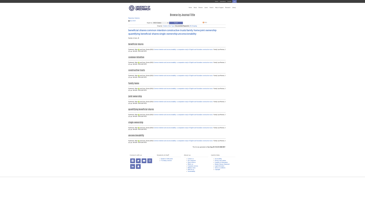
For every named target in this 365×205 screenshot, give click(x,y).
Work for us (191, 169)
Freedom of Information (221, 162)
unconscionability (187, 33)
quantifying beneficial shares (143, 33)
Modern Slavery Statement (222, 164)
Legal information (219, 166)
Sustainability (191, 171)
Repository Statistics (134, 18)
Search (216, 1)
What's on (190, 164)
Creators (165, 26)
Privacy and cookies (220, 160)
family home (193, 30)
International (223, 1)
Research (227, 7)
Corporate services (193, 166)
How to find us (192, 162)
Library (234, 7)
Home (190, 7)
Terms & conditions (220, 167)
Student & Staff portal (167, 158)
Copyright (217, 169)
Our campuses (192, 160)
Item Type (171, 26)
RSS (205, 22)
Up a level (133, 20)
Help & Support (219, 7)
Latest (206, 7)
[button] (176, 23)
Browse (201, 7)
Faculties (229, 1)
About (195, 7)
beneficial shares (137, 30)
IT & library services (166, 160)
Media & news (192, 167)
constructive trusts (176, 30)
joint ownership (208, 30)
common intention (156, 30)
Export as (149, 23)
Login (234, 1)
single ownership (168, 33)
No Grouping (193, 26)
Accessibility (218, 158)
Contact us (191, 158)
